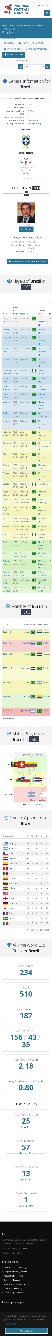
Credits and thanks (12, 1280)
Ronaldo (26, 1127)
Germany (13, 903)
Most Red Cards (26, 1193)
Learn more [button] (10, 1323)
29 (28, 878)
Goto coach (28, 261)
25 (28, 888)
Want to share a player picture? (16, 1284)
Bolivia (12, 888)
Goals (26, 987)
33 (28, 868)
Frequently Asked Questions (15, 1271)
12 (28, 918)
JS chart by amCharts (38, 800)
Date (5, 624)
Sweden (12, 918)
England (12, 898)
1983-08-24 (7, 710)
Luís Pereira (26, 1205)
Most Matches (26, 1140)
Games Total (26, 966)
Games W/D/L (26, 1030)
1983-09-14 (7, 682)
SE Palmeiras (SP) (42, 435)
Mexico (12, 873)
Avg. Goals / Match (26, 1059)
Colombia (13, 863)
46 (28, 858)
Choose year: (22, 60)
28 (28, 883)
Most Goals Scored (26, 1114)
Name (5, 313)
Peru (11, 868)
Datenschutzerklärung (13, 1288)
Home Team (29, 624)
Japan (11, 908)
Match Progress (14, 49)
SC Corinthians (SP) (43, 321)
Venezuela (13, 883)
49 (28, 853)
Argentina (13, 848)
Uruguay (12, 843)
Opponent (8, 836)
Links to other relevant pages (16, 1267)
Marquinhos (26, 1153)
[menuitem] (30, 754)
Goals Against (26, 1009)
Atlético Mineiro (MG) (41, 405)
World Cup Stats (15, 54)
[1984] (47, 66)
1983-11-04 (7, 632)
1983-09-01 (7, 696)
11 (28, 923)
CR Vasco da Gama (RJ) (42, 564)
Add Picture (26, 229)
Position (24, 313)
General (11, 43)
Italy (11, 923)
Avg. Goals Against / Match (26, 1081)
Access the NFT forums (13, 1276)
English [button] (43, 5)
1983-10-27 (7, 643)
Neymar (26, 1179)
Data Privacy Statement (13, 1292)
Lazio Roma (43, 484)
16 (28, 903)
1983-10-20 (7, 654)
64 (28, 848)
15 (28, 908)
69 (28, 843)
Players (25, 43)
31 (28, 873)
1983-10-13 (7, 668)
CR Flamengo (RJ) (42, 340)
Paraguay (13, 858)
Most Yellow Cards (26, 1167)
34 (28, 863)
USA (11, 893)
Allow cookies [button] (27, 1331)
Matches (39, 43)
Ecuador (12, 878)
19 (28, 893)
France (12, 913)
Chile (11, 853)
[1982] (20, 66)
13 (28, 913)
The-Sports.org (34, 123)
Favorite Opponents (37, 49)
